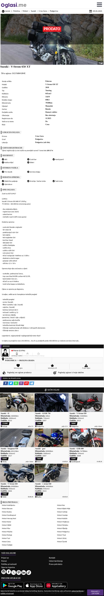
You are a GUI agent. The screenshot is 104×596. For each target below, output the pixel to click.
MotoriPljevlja (62, 528)
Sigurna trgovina (8, 567)
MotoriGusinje (62, 515)
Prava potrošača (55, 564)
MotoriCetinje (62, 512)
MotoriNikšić (6, 525)
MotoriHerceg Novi (9, 519)
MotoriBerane (7, 509)
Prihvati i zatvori (95, 592)
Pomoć (4, 561)
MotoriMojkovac (63, 522)
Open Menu (99, 5)
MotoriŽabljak (7, 545)
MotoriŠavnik (62, 542)
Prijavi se (5, 558)
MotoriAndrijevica (8, 505)
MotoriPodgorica (63, 532)
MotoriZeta (6, 542)
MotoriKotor (6, 522)
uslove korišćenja (77, 591)
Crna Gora (43, 11)
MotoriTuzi (6, 538)
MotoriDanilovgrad (9, 515)
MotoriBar (61, 505)
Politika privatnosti (9, 564)
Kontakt (52, 558)
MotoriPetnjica (62, 525)
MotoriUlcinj (61, 538)
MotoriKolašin (62, 519)
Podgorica (54, 11)
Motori (25, 11)
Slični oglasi (53, 390)
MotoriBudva (7, 512)
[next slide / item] (101, 39)
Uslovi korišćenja (56, 561)
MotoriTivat (61, 535)
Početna (16, 11)
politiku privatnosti (7, 594)
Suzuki (33, 11)
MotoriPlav (6, 528)
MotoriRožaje (7, 535)
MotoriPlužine (7, 532)
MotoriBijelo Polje (63, 509)
